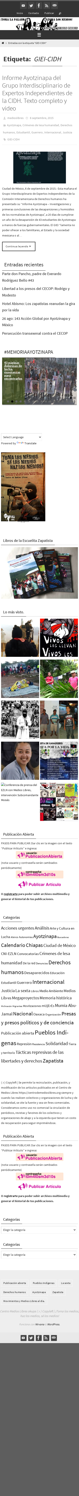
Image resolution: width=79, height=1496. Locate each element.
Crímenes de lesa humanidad (41, 124)
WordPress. (53, 1320)
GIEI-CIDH (13, 136)
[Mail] (54, 5)
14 (63, 398)
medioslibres (15, 118)
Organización (53, 1010)
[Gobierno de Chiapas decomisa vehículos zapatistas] (20, 717)
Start (71, 394)
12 (54, 398)
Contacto (33, 13)
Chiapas (34, 941)
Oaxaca (39, 1010)
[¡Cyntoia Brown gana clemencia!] (20, 758)
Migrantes (17, 1002)
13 (59, 398)
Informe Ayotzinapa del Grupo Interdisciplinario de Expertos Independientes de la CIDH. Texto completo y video (37, 93)
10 (46, 398)
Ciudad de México (59, 941)
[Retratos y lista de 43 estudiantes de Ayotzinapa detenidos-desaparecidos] (59, 635)
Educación (57, 969)
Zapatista (53, 1057)
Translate (30, 439)
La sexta (22, 987)
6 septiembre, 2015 (42, 118)
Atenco (14, 933)
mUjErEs (48, 1002)
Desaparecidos (36, 968)
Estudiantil (23, 130)
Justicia (67, 130)
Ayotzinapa (14, 124)
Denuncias (42, 959)
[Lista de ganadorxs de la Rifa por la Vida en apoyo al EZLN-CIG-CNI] (59, 758)
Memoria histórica (56, 994)
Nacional (23, 1010)
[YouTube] (23, 5)
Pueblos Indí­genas (44, 1279)
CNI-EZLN (8, 949)
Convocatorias (28, 950)
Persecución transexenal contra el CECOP (35, 329)
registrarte (11, 890)
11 (50, 398)
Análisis (42, 924)
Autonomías (26, 933)
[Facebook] (39, 5)
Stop (74, 394)
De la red (29, 959)
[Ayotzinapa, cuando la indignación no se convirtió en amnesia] (59, 799)
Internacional (52, 130)
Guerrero (37, 130)
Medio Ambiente (51, 987)
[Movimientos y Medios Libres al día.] (20, 635)
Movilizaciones (32, 1002)
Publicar (49, 13)
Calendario (13, 941)
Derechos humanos (14, 1288)
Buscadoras (63, 933)
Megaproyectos (25, 994)
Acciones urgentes (17, 924)
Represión (24, 1040)
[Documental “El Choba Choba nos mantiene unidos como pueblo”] (59, 676)
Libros (35, 987)
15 (67, 398)
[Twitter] (31, 5)
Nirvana (39, 1320)
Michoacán (6, 1002)
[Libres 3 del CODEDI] (59, 717)
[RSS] (46, 5)
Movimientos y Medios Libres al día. (24, 1297)
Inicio (20, 13)
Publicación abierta (17, 1029)
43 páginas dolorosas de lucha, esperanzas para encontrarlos (13, 367)
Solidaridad (57, 1040)
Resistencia (38, 1040)
